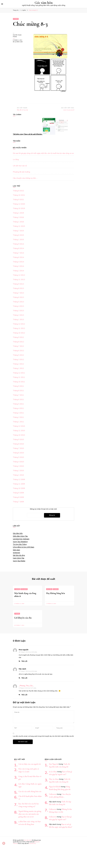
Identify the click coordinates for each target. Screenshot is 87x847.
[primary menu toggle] (2, 4)
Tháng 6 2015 (18, 235)
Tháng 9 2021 (18, 199)
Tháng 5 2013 (18, 302)
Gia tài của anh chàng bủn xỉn (29, 791)
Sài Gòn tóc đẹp (19, 555)
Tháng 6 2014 (18, 257)
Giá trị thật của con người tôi (29, 764)
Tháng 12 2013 (19, 275)
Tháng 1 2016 (18, 222)
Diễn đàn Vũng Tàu (20, 536)
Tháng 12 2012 (19, 324)
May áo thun (54, 779)
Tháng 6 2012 (18, 350)
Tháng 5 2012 (18, 355)
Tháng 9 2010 (18, 439)
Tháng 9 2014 (18, 244)
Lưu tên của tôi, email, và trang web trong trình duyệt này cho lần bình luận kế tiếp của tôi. (43, 736)
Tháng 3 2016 (18, 217)
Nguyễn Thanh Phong (17, 35)
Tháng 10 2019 (19, 208)
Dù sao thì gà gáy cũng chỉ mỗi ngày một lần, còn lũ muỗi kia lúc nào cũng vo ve (43, 153)
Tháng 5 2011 (18, 404)
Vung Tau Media (19, 561)
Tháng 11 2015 (19, 226)
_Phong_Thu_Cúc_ (26, 685)
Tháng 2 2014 (18, 271)
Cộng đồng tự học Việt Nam (23, 547)
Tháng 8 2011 (18, 390)
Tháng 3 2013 (18, 310)
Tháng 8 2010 (18, 444)
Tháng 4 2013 (18, 306)
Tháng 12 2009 (19, 479)
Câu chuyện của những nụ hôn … (25, 178)
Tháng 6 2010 (18, 453)
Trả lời (24, 661)
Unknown (52, 794)
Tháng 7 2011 (18, 395)
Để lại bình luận (18, 42)
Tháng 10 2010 (19, 435)
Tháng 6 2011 (18, 399)
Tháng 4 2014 (18, 262)
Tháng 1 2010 (18, 475)
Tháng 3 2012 (18, 359)
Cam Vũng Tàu (18, 558)
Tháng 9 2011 (18, 386)
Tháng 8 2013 (18, 288)
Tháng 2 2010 (18, 470)
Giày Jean (16, 550)
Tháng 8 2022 (18, 191)
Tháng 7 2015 (18, 231)
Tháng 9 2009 (18, 493)
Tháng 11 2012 (19, 328)
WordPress (32, 843)
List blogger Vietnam (21, 539)
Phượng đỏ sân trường (21, 172)
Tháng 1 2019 (18, 213)
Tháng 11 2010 (19, 430)
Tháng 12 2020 (19, 204)
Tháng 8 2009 (18, 497)
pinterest (16, 552)
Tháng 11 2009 (19, 484)
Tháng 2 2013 (18, 315)
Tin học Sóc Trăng (20, 544)
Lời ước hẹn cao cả (20, 166)
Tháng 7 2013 (18, 293)
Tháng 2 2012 (18, 364)
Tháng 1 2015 (18, 239)
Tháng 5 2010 (18, 457)
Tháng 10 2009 (19, 488)
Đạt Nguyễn (53, 764)
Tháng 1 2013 (18, 319)
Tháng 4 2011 (18, 408)
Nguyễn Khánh (55, 786)
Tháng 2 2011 (18, 417)
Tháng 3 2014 (18, 266)
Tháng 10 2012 (19, 333)
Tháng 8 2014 (18, 248)
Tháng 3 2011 (18, 413)
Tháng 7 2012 (18, 346)
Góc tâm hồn (44, 3)
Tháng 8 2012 (18, 342)
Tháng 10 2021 (19, 195)
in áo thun (53, 771)
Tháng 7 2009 (18, 502)
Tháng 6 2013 (18, 297)
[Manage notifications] (3, 843)
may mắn (49, 589)
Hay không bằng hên (55, 593)
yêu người (24, 589)
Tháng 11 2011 (19, 377)
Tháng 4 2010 (18, 462)
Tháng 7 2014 (18, 253)
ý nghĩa (16, 19)
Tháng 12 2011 (19, 373)
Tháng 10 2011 (19, 382)
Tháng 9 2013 (18, 284)
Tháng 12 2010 (19, 426)
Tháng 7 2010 (18, 448)
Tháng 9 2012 (18, 337)
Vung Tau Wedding (20, 541)
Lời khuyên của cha (23, 617)
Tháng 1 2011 (18, 422)
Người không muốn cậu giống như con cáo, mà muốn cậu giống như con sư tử (29, 814)
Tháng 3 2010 (18, 466)
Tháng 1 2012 (18, 368)
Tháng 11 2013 (19, 279)
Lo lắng (16, 159)
